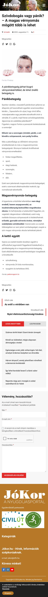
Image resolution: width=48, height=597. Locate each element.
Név (4, 410)
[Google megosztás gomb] (14, 44)
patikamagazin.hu (13, 274)
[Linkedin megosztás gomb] (10, 44)
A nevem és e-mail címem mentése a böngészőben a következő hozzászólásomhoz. (21, 429)
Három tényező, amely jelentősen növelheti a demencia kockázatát (24, 362)
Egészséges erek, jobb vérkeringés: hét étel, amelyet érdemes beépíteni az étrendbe (24, 351)
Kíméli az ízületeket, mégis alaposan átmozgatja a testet (21, 341)
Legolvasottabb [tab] (12, 324)
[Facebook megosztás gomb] (3, 44)
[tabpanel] (24, 358)
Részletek (5, 589)
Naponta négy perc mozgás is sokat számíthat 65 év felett (20, 382)
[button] (38, 5)
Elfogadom (8, 593)
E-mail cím (7, 419)
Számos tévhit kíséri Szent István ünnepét (23, 332)
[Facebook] (4, 570)
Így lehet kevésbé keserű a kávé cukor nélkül (21, 372)
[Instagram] (8, 570)
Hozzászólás (8, 445)
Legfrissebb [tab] (35, 324)
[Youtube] (12, 570)
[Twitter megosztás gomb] (7, 44)
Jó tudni (7, 32)
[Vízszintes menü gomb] (43, 5)
